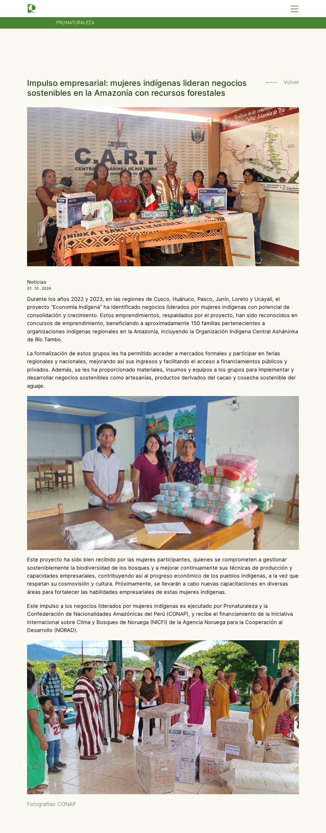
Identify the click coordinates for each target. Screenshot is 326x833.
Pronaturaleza (75, 22)
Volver (290, 82)
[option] (163, 473)
